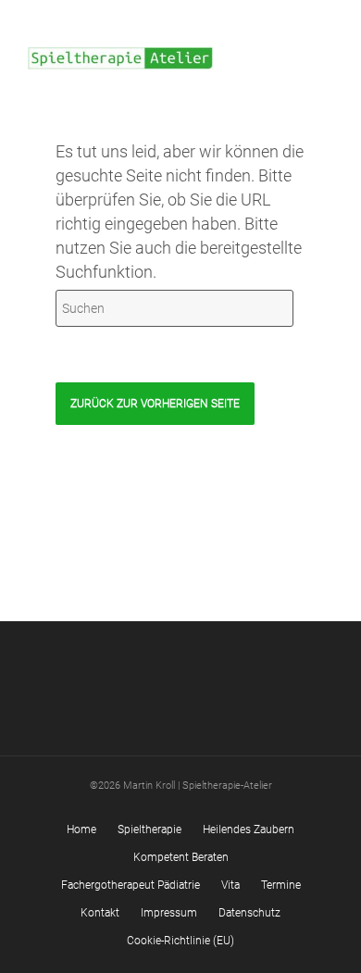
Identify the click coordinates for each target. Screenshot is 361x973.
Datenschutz (249, 912)
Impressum (169, 912)
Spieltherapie (149, 829)
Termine (281, 885)
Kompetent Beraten (181, 857)
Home (81, 829)
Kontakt (100, 912)
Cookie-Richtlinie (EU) (180, 940)
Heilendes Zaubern (248, 829)
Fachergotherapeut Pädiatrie (130, 885)
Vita (230, 885)
